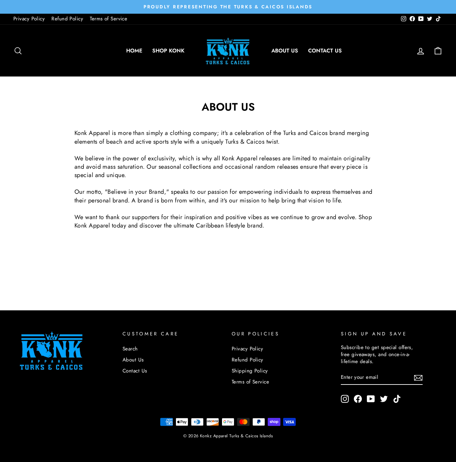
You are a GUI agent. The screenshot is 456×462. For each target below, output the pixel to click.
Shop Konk (168, 50)
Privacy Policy (29, 18)
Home (134, 50)
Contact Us (325, 50)
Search (130, 348)
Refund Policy (67, 18)
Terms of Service (108, 18)
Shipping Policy (250, 370)
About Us (284, 50)
